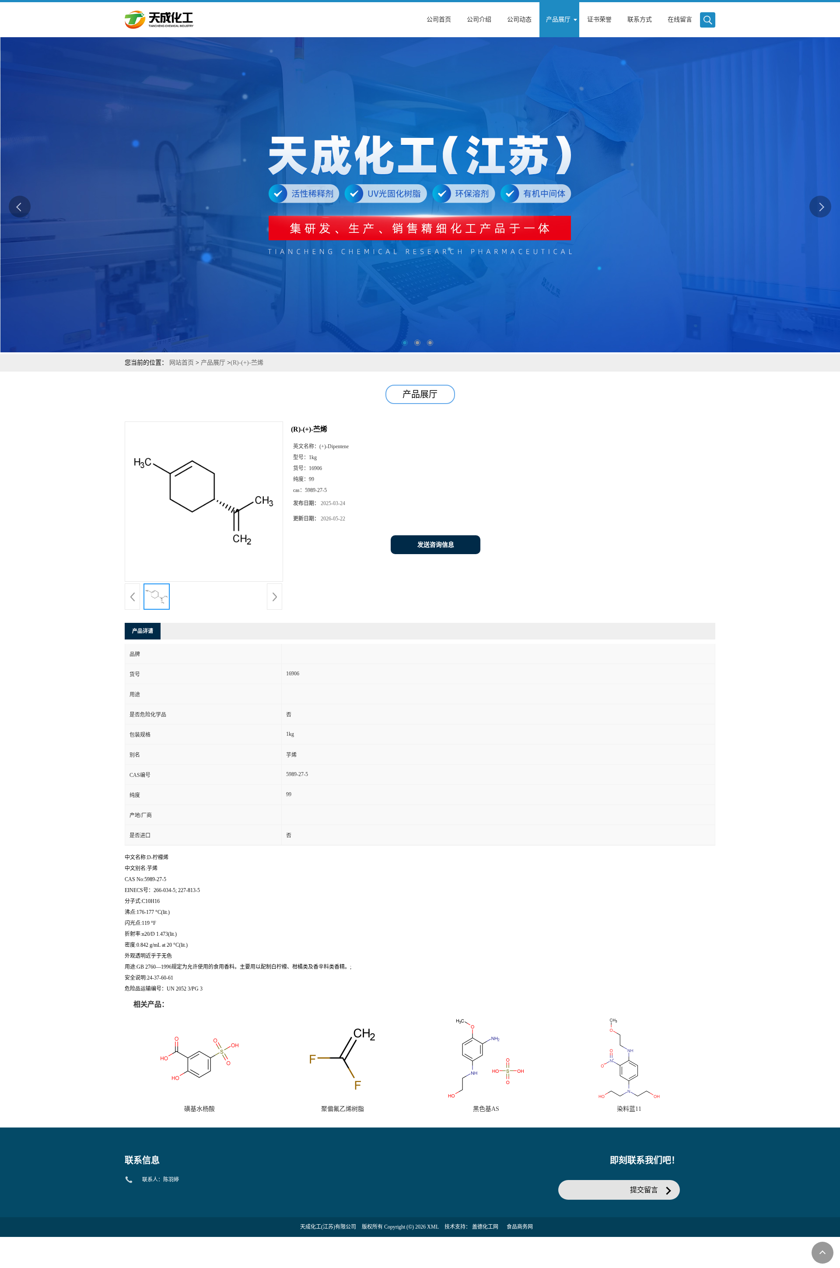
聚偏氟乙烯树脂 (342, 1109)
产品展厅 (213, 362)
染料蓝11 (629, 1109)
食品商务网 (520, 1227)
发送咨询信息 (435, 544)
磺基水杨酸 (199, 1109)
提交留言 (644, 1190)
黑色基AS (486, 1109)
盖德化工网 (485, 1227)
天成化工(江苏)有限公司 (328, 1227)
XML (433, 1227)
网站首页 (181, 362)
